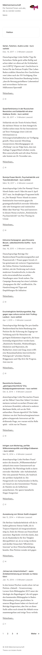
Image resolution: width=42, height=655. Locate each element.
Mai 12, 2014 (8, 517)
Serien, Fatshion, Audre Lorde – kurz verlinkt (18, 47)
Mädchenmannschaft (12, 5)
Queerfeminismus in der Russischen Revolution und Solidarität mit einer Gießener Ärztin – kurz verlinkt (18, 111)
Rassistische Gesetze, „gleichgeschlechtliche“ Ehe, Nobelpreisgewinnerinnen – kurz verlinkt (20, 386)
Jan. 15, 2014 (8, 580)
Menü (5, 15)
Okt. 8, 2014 (8, 392)
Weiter (35, 633)
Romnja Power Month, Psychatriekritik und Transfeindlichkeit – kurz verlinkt (21, 178)
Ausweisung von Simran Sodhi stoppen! (20, 514)
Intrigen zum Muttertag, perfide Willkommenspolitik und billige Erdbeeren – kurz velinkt (20, 448)
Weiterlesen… (8, 93)
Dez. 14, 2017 (8, 52)
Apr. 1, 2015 (7, 320)
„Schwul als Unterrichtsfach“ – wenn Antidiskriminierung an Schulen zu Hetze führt (20, 574)
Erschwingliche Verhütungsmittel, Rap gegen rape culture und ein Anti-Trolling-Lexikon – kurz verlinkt (20, 314)
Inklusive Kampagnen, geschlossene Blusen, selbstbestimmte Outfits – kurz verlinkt (19, 243)
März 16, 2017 (8, 183)
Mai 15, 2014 (8, 454)
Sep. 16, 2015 (8, 248)
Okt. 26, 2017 (8, 117)
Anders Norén (16, 650)
